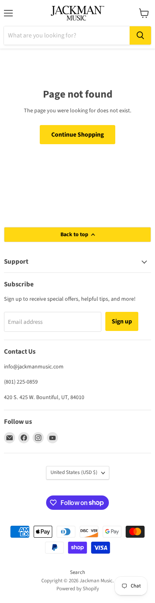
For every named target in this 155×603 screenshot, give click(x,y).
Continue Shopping (77, 134)
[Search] (140, 35)
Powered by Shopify (77, 588)
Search (77, 572)
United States (73, 472)
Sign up (122, 321)
